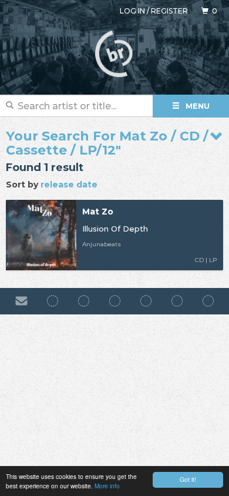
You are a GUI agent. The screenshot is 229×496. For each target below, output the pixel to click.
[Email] (21, 301)
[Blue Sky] (177, 301)
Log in (132, 10)
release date (69, 184)
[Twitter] (146, 301)
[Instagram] (83, 301)
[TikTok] (114, 301)
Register (169, 10)
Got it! (188, 479)
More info (107, 485)
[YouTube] (208, 301)
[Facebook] (52, 301)
